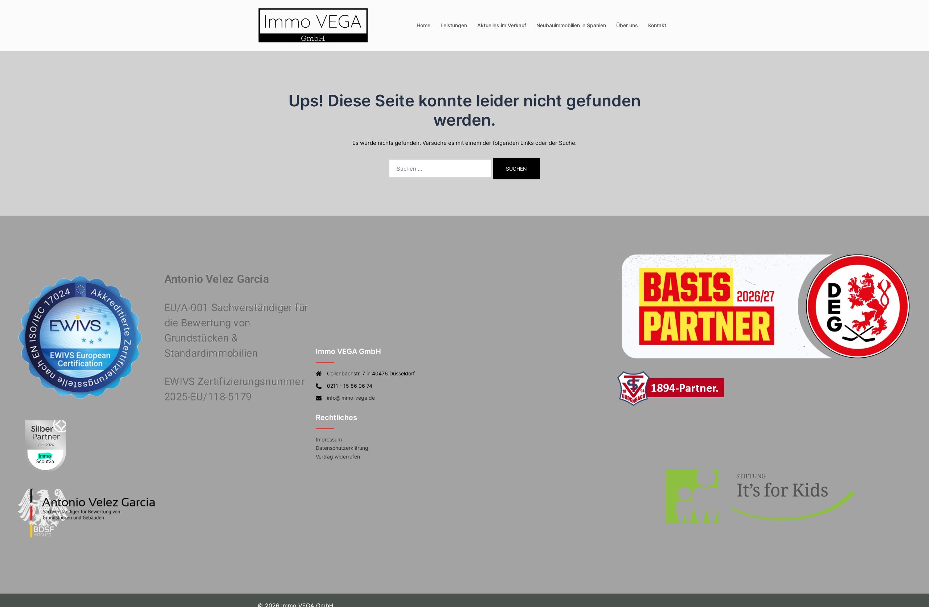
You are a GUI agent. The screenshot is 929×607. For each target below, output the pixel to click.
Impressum (329, 439)
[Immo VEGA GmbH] (313, 24)
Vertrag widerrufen (338, 456)
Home (423, 25)
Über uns (627, 25)
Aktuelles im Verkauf (501, 25)
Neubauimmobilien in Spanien (571, 25)
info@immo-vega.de (351, 398)
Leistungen (454, 25)
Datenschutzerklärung (342, 448)
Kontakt (657, 25)
